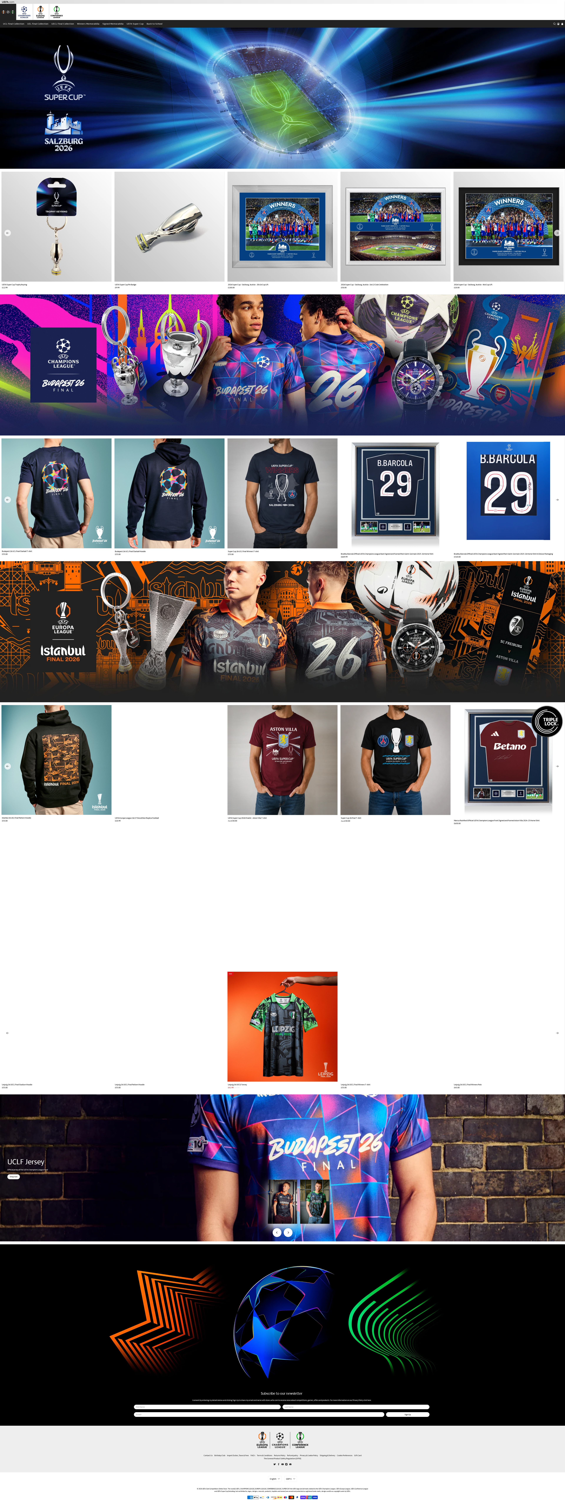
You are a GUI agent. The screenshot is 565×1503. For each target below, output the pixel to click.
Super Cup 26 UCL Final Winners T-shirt (243, 551)
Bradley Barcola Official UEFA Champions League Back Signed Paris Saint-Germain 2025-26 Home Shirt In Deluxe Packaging (503, 554)
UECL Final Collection (62, 23)
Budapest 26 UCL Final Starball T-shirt (17, 551)
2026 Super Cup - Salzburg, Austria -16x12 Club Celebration (364, 285)
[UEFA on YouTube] (282, 1465)
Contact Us (208, 1455)
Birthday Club (219, 1455)
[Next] (557, 233)
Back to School (154, 23)
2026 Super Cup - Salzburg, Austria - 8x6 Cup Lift (473, 285)
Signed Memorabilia (113, 23)
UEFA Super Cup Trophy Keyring (14, 285)
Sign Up (408, 1414)
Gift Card (358, 1455)
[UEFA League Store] (8, 12)
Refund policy (292, 1455)
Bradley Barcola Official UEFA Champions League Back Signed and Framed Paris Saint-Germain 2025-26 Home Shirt (387, 554)
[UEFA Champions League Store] (24, 12)
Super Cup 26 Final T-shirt (351, 818)
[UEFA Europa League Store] (40, 12)
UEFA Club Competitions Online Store (214, 1489)
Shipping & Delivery (327, 1455)
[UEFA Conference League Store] (57, 12)
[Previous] (7, 233)
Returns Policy (279, 1455)
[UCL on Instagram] (286, 1465)
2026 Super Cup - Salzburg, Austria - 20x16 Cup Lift (248, 285)
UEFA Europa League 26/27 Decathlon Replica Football (137, 818)
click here (367, 1400)
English (273, 1479)
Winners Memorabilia (88, 23)
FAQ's (253, 1455)
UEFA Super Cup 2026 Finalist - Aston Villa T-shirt (247, 818)
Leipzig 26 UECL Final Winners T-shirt (355, 1085)
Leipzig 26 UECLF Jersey (237, 1085)
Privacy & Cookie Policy (309, 1455)
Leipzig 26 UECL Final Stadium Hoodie (17, 1085)
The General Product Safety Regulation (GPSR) (282, 1458)
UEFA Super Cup (135, 23)
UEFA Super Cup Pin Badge (125, 285)
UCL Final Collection (13, 23)
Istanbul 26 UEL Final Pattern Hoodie (16, 818)
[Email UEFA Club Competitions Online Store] (290, 1465)
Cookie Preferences (344, 1455)
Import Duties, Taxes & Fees (238, 1455)
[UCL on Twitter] (274, 1465)
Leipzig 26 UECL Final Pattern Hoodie (129, 1085)
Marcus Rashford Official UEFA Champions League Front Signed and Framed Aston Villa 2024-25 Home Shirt (497, 820)
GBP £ (289, 1479)
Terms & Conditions (264, 1455)
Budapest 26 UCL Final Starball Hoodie (130, 551)
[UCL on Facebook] (278, 1465)
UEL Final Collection (37, 23)
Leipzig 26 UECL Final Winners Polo (468, 1085)
